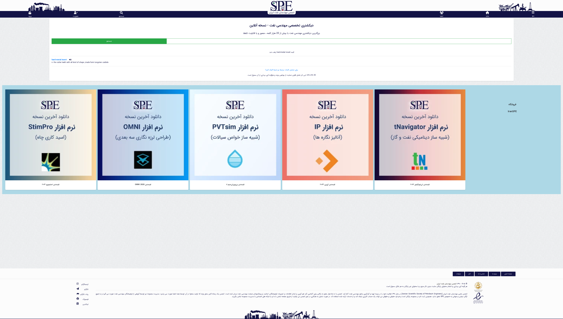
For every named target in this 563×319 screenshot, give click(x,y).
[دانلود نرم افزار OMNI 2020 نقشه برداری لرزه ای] (143, 134)
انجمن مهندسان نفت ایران (446, 283)
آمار (469, 274)
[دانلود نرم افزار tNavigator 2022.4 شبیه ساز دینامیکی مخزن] (420, 134)
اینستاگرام (84, 284)
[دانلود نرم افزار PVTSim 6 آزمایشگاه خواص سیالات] (235, 134)
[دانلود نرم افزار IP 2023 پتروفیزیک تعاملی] (327, 134)
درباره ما (494, 274)
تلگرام (86, 289)
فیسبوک (85, 299)
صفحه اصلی (508, 274)
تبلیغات (458, 274)
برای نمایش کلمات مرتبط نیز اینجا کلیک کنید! (281, 69)
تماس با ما (481, 274)
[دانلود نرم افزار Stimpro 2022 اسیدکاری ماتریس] (50, 134)
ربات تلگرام (84, 294)
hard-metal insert (59, 59)
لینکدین (85, 304)
